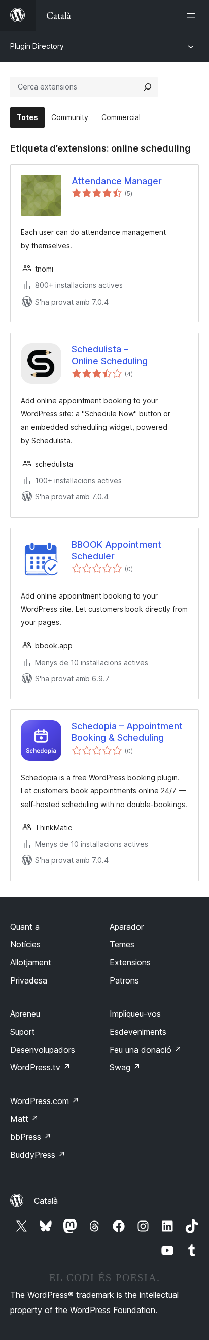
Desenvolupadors (42, 1050)
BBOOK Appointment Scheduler (116, 550)
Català (46, 1201)
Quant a (25, 926)
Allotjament (30, 962)
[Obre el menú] (193, 15)
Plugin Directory (37, 46)
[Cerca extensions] (147, 87)
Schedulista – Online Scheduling (110, 355)
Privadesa (28, 980)
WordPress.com (44, 1101)
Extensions (130, 962)
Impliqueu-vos (135, 1013)
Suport (22, 1032)
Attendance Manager (117, 180)
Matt (24, 1119)
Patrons (124, 980)
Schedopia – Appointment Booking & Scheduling (127, 732)
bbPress (30, 1136)
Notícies (25, 944)
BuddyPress (37, 1155)
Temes (122, 944)
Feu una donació (146, 1050)
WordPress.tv (40, 1067)
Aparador (127, 926)
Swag (125, 1067)
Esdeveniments (138, 1032)
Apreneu (25, 1013)
